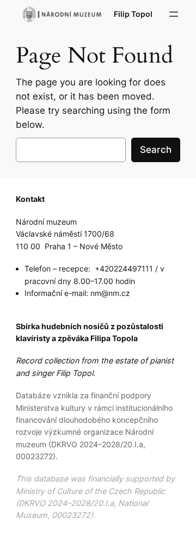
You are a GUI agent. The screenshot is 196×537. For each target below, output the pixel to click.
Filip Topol (133, 13)
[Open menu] (173, 14)
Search (155, 149)
